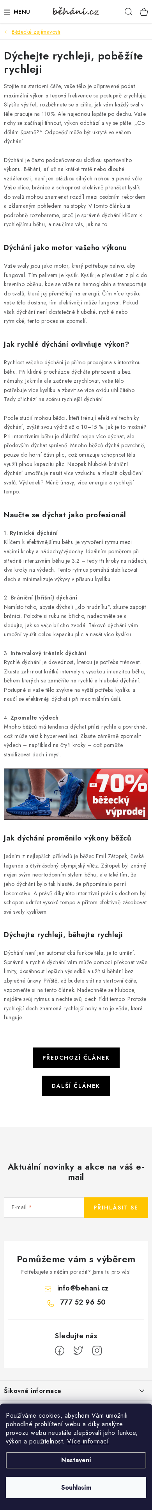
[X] (78, 1350)
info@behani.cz (83, 1288)
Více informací (88, 1441)
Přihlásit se (116, 1207)
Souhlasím (76, 1487)
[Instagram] (97, 1350)
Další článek (76, 1086)
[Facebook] (59, 1350)
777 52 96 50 (83, 1302)
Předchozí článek (76, 1058)
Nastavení (76, 1460)
